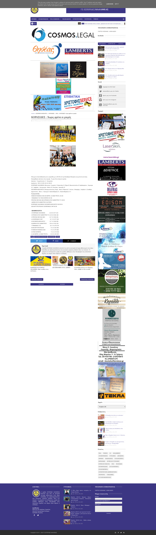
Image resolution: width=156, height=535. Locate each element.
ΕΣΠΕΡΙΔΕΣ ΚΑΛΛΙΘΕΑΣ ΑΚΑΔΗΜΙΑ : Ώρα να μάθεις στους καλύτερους (39, 269)
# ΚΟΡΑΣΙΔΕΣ (51, 237)
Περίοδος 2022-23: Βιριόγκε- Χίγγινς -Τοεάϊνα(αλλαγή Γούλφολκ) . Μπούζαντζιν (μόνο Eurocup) (81, 498)
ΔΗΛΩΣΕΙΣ (120, 455)
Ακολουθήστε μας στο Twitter (111, 91)
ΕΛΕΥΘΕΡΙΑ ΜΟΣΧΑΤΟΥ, (47, 120)
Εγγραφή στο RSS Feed (109, 87)
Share (56, 241)
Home (32, 113)
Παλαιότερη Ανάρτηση (87, 279)
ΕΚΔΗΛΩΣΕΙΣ (66, 19)
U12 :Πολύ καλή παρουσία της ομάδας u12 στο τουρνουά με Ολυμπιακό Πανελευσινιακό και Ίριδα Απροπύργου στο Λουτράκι (115, 55)
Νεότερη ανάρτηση (37, 279)
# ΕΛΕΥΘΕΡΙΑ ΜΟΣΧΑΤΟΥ (41, 237)
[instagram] (115, 532)
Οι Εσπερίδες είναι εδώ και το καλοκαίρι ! (114, 415)
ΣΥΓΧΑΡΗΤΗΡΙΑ (114, 466)
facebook (41, 284)
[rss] (124, 532)
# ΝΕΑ (57, 237)
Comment (73, 241)
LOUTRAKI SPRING (106, 23)
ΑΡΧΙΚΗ (33, 19)
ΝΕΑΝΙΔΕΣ (119, 464)
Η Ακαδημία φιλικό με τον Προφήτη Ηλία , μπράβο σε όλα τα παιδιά (83, 268)
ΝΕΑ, (60, 120)
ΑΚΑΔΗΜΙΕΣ (116, 453)
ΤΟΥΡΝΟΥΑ (87, 19)
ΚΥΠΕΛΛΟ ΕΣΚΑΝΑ (104, 464)
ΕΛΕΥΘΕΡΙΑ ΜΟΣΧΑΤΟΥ (41, 113)
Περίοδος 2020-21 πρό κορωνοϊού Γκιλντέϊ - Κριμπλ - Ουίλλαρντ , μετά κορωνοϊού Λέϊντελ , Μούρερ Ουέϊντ (81, 513)
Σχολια (120, 43)
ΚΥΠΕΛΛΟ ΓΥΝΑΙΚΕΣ (113, 461)
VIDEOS (95, 19)
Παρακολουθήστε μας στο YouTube (110, 104)
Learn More (109, 4)
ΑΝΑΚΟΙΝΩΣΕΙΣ (43, 19)
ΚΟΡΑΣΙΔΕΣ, (56, 120)
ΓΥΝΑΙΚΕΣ (113, 455)
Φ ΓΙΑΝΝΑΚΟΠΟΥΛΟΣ (105, 477)
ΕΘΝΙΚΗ (101, 458)
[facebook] (34, 515)
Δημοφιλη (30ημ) (111, 44)
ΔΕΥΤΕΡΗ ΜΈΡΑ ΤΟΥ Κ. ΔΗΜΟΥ (61, 267)
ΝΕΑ (57, 113)
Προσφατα (102, 43)
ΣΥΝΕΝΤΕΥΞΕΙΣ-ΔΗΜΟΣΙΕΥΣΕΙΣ (108, 472)
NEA (57, 23)
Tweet (41, 241)
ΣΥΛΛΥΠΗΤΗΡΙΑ (103, 469)
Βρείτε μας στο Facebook (109, 95)
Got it (117, 4)
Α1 (110, 453)
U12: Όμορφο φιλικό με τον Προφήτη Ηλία (114, 68)
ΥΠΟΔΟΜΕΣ (110, 474)
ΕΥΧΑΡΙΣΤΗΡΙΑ (119, 458)
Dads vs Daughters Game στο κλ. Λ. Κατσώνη (115, 435)
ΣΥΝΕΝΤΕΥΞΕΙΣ (78, 19)
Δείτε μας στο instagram (109, 99)
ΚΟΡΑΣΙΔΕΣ (51, 113)
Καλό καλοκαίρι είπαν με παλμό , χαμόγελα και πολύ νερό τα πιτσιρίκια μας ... (77, 23)
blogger (62, 284)
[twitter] (38, 515)
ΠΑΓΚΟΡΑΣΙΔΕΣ (103, 466)
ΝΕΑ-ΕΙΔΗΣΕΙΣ (54, 19)
